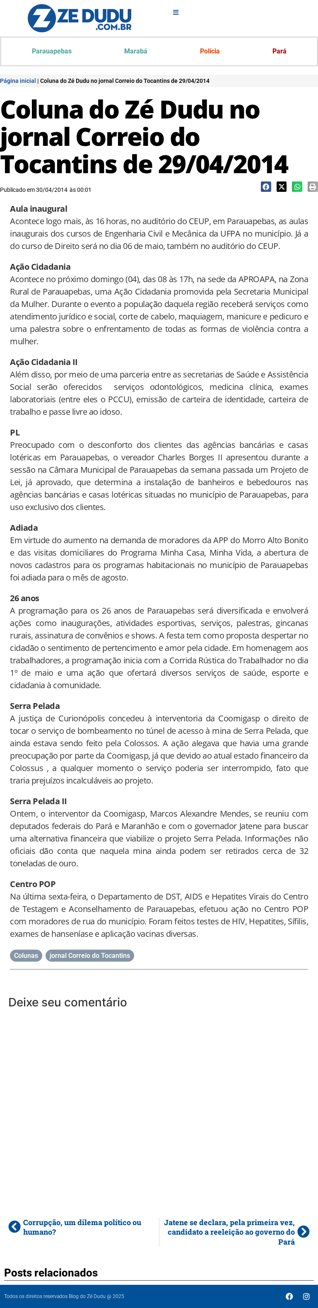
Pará (279, 51)
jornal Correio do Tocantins (90, 956)
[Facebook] (289, 1296)
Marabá (135, 51)
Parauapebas (52, 51)
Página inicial (18, 80)
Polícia (210, 51)
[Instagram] (306, 1296)
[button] (266, 186)
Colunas (26, 956)
